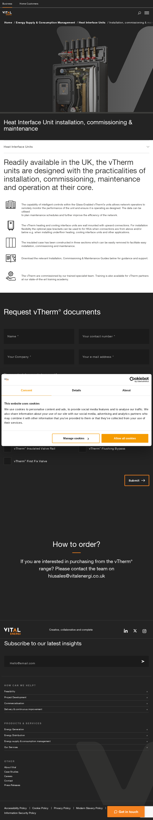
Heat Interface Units (92, 22)
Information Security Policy (20, 812)
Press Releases (12, 785)
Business (7, 3)
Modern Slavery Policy (89, 808)
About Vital (10, 767)
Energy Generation (14, 729)
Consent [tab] (26, 390)
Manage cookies (73, 438)
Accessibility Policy (15, 808)
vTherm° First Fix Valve (30, 461)
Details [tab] (76, 390)
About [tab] (126, 390)
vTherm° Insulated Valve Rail (34, 448)
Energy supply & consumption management (27, 741)
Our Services (11, 747)
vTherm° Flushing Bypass (107, 448)
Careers (8, 776)
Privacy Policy (62, 808)
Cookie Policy (40, 808)
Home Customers (29, 3)
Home (8, 22)
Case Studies (11, 772)
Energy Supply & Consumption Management (45, 22)
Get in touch (128, 812)
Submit (134, 480)
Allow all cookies (125, 438)
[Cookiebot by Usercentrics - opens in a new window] (132, 379)
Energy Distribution (14, 735)
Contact (8, 780)
